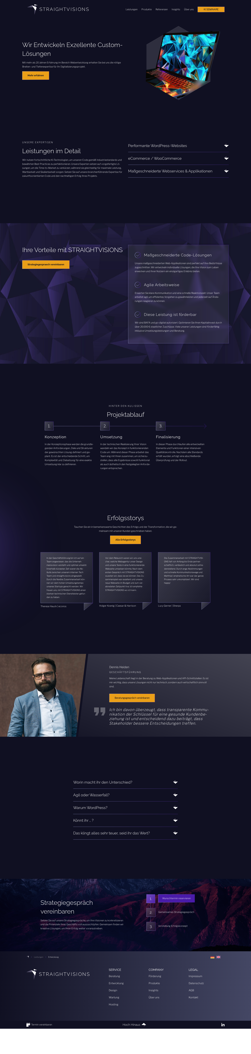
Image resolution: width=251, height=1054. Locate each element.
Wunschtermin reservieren (176, 898)
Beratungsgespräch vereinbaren (132, 697)
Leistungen (38, 957)
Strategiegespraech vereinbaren (46, 264)
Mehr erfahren (36, 75)
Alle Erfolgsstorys (125, 539)
